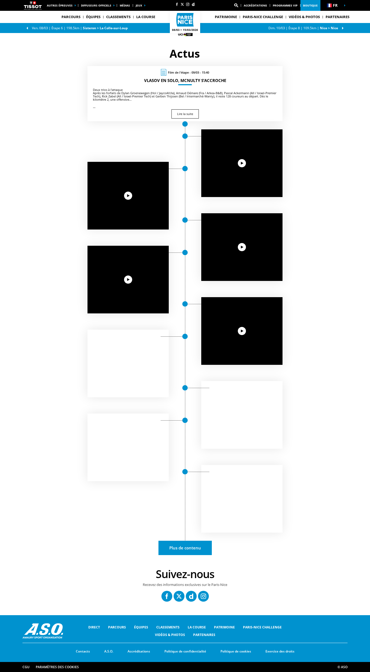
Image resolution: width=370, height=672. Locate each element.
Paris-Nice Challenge (263, 16)
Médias (125, 5)
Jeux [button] (139, 5)
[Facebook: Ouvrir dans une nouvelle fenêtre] (176, 4)
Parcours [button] (70, 16)
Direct (94, 627)
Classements (118, 16)
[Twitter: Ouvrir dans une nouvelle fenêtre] (182, 4)
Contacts (83, 651)
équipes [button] (93, 16)
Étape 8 (303, 28)
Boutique (310, 5)
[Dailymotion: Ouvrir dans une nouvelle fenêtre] (193, 4)
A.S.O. (108, 651)
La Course (197, 627)
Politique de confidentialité (185, 651)
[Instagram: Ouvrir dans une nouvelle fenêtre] (187, 4)
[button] (236, 5)
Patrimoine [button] (226, 16)
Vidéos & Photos (304, 16)
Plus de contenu (185, 547)
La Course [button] (145, 16)
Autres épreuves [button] (60, 5)
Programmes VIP (285, 5)
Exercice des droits (279, 651)
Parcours (117, 627)
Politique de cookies (235, 651)
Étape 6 (80, 28)
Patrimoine (224, 627)
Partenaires (337, 16)
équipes (141, 627)
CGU (26, 667)
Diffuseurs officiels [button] (96, 5)
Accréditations (255, 5)
